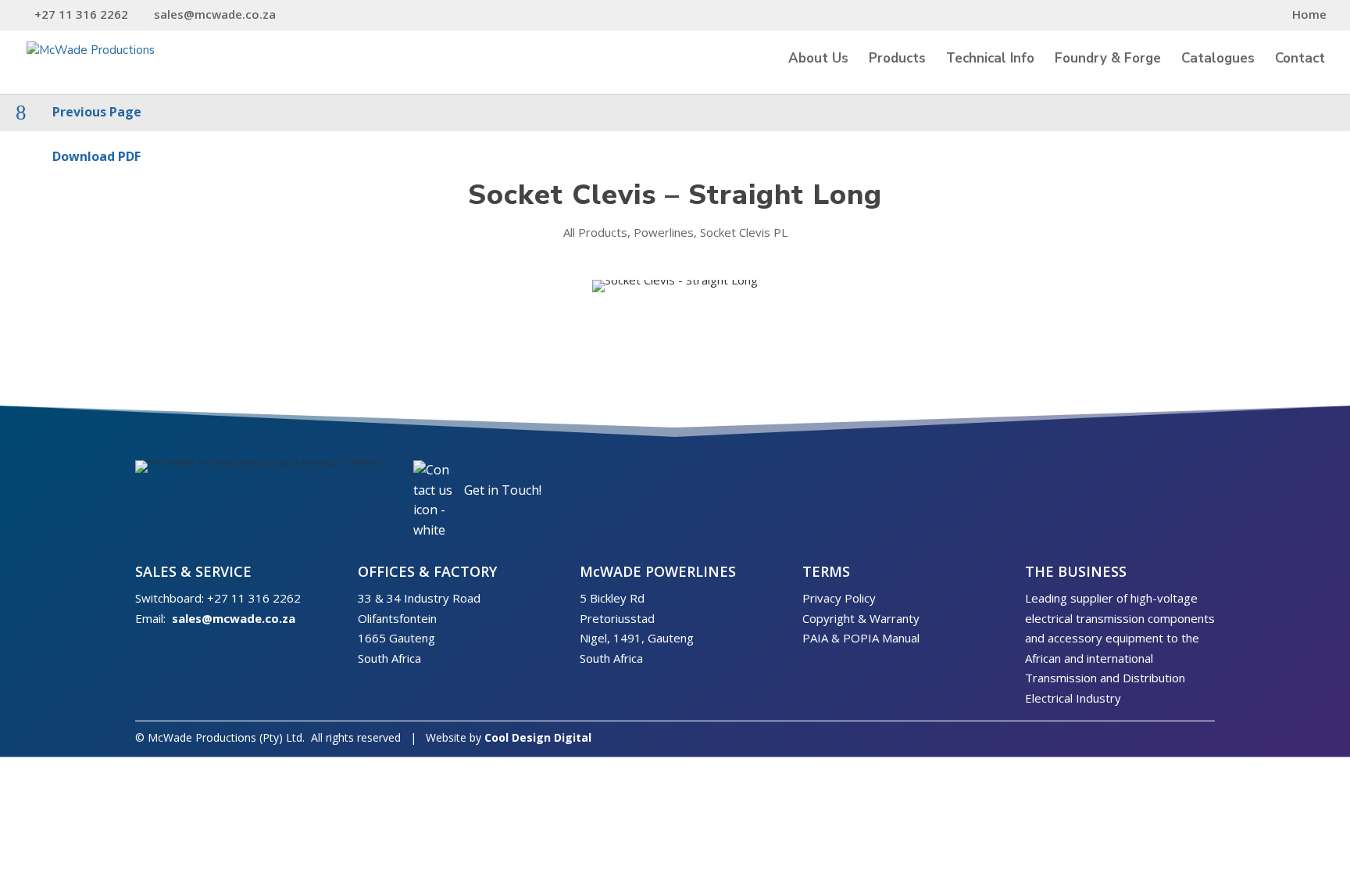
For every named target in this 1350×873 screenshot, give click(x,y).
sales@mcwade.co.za (233, 618)
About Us (818, 60)
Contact (1300, 60)
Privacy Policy (839, 598)
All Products (595, 232)
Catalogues (1218, 60)
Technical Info (990, 60)
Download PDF (96, 156)
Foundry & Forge (1108, 60)
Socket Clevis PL (744, 232)
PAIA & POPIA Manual (861, 638)
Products (897, 60)
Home (1309, 15)
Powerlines (664, 232)
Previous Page (96, 111)
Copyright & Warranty (861, 618)
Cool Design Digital (537, 737)
